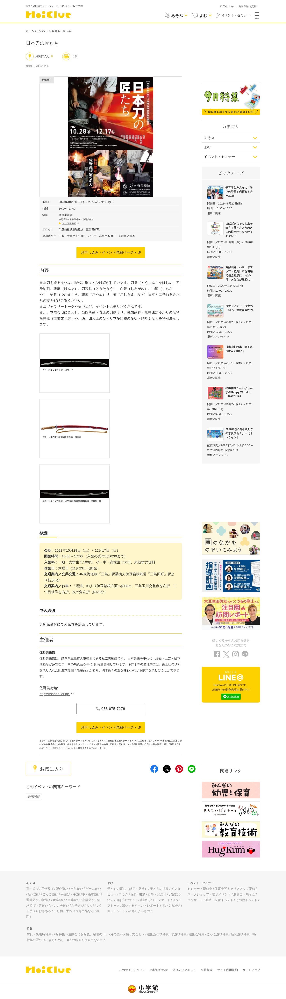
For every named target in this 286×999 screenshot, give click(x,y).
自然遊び (77, 888)
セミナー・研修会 (199, 888)
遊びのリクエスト (184, 969)
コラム (123, 894)
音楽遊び (59, 900)
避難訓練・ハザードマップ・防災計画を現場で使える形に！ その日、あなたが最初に (239, 273)
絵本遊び (94, 894)
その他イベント (246, 900)
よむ (207, 147)
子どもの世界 (159, 888)
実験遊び (88, 900)
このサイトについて (132, 969)
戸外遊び (47, 888)
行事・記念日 (157, 894)
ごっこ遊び (50, 894)
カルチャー (115, 911)
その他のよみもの (137, 911)
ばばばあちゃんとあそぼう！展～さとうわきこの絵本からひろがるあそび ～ (239, 229)
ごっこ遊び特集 (218, 934)
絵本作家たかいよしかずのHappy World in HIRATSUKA (239, 392)
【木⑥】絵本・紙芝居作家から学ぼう (239, 349)
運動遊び (32, 900)
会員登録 (206, 969)
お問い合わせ (159, 969)
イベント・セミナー (219, 157)
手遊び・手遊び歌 (73, 894)
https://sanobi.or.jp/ (54, 694)
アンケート (162, 900)
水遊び (45, 900)
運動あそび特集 (158, 934)
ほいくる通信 (171, 905)
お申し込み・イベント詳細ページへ (109, 252)
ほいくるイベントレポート (140, 905)
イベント (43, 31)
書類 (142, 894)
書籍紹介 (146, 900)
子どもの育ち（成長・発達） (127, 888)
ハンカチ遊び (59, 905)
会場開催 (34, 796)
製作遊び (62, 888)
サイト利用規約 (227, 969)
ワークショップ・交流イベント (209, 894)
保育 (134, 894)
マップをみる (69, 223)
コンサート (195, 900)
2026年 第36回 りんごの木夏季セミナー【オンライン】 (239, 433)
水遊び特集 (179, 934)
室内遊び (32, 888)
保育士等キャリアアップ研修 (235, 888)
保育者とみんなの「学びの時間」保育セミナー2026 (239, 191)
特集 (29, 928)
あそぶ (209, 138)
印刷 (74, 56)
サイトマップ (251, 969)
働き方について (127, 900)
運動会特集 (196, 934)
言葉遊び (74, 900)
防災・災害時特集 (39, 934)
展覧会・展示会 (61, 31)
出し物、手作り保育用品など (74, 911)
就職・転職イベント (219, 900)
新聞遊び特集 (240, 934)
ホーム (30, 31)
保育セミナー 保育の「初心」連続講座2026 (239, 308)
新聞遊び (34, 894)
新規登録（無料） (249, 6)
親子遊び (77, 905)
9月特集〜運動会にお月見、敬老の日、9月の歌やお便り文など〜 (99, 934)
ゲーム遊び (93, 888)
